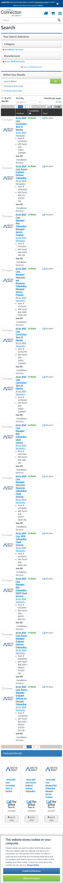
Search (8, 27)
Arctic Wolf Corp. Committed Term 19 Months (21, 334)
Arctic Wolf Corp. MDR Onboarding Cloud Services (21, 539)
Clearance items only (13, 86)
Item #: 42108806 (23, 714)
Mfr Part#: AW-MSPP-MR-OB (22, 615)
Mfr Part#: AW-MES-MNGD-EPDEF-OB (23, 668)
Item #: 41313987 (22, 606)
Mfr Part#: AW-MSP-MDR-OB (23, 312)
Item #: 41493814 (22, 555)
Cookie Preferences (31, 871)
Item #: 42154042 (22, 398)
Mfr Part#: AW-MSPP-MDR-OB (22, 515)
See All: (19, 156)
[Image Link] (11, 768)
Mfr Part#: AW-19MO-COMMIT (22, 359)
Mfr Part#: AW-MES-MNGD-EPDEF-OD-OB (23, 725)
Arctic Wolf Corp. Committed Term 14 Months (21, 124)
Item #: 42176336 (22, 139)
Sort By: (20, 98)
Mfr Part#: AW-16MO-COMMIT (22, 407)
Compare (8, 119)
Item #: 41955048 (22, 188)
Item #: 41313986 (22, 506)
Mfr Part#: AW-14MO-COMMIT (22, 148)
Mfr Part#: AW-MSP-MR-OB (23, 252)
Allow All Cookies (31, 878)
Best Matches (21, 102)
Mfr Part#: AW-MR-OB (22, 460)
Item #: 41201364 (22, 452)
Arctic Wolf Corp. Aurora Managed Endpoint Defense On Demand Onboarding (21, 695)
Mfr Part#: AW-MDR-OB (22, 562)
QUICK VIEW (12, 818)
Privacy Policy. (33, 865)
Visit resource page (41, 2)
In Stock (32, 118)
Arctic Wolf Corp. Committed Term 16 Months (21, 383)
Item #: (11, 807)
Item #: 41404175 (22, 245)
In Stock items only (13, 91)
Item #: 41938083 (22, 657)
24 (60, 102)
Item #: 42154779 (22, 350)
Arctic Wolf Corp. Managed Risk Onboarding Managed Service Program (51, 788)
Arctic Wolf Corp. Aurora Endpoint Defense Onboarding (21, 172)
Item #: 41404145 (22, 305)
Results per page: (52, 98)
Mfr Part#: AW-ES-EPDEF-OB (22, 196)
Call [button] (43, 118)
